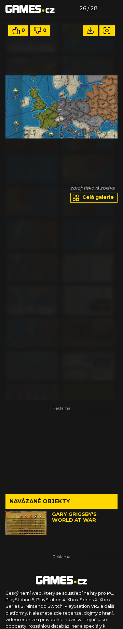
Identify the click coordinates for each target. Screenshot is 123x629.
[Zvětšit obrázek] (107, 30)
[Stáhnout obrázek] (90, 30)
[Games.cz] (30, 8)
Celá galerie (97, 197)
